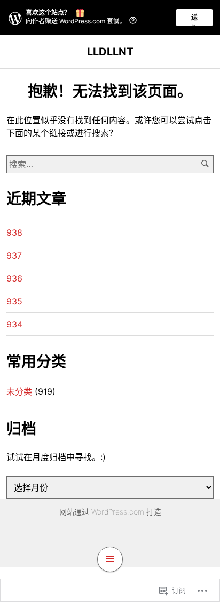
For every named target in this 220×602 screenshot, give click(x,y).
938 (14, 232)
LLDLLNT (110, 51)
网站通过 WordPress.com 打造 (110, 511)
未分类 (19, 391)
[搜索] (205, 164)
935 (14, 301)
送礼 (194, 19)
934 (14, 324)
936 (14, 278)
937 (14, 255)
